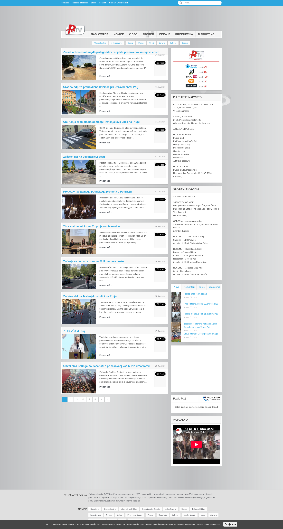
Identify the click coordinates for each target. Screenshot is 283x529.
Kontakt (102, 3)
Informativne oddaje (129, 509)
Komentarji (189, 287)
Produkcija (184, 34)
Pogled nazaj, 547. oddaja (195, 294)
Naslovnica (99, 34)
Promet (141, 43)
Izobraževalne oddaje (151, 509)
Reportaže (163, 515)
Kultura (130, 43)
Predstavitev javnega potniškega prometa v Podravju (97, 191)
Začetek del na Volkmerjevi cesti (84, 156)
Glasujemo (214, 287)
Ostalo (119, 515)
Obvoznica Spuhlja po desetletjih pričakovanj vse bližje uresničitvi (106, 366)
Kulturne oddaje (198, 509)
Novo (176, 287)
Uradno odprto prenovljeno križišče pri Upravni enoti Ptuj (100, 87)
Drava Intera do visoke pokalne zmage (201, 334)
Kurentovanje (95, 515)
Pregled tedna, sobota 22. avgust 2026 (201, 304)
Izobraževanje (116, 43)
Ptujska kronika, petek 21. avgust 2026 (201, 314)
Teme (202, 287)
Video (133, 34)
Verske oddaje (190, 515)
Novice (118, 34)
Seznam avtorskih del (118, 3)
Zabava (185, 43)
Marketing (206, 34)
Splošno (173, 43)
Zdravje (162, 43)
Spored (148, 34)
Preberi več (105, 76)
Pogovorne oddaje (134, 515)
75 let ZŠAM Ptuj (74, 331)
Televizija (65, 3)
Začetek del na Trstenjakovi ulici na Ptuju (90, 296)
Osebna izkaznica (80, 3)
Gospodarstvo (100, 43)
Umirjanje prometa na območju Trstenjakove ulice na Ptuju (101, 121)
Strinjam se (230, 524)
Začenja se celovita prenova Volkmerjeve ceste (93, 261)
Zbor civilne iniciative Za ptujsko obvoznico (91, 226)
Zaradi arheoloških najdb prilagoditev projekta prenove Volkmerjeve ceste (111, 52)
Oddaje (164, 34)
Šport (151, 43)
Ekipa (93, 3)
